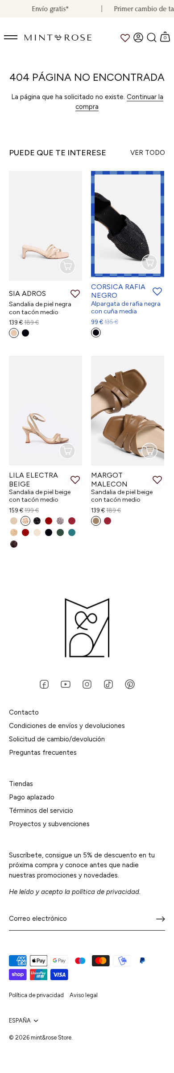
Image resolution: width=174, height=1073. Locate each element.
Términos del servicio (41, 811)
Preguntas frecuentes (43, 753)
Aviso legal (84, 995)
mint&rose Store (51, 1037)
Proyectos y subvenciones (49, 824)
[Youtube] (65, 683)
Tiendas (21, 784)
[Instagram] (87, 683)
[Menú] (11, 37)
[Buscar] (151, 37)
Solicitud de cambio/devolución (57, 739)
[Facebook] (44, 683)
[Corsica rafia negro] (127, 224)
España (20, 1020)
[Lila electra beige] (45, 411)
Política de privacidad (36, 995)
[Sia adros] (45, 226)
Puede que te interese (57, 153)
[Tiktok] (108, 683)
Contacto (24, 712)
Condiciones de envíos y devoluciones (67, 726)
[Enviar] (160, 919)
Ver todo (147, 153)
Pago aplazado (31, 797)
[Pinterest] (129, 683)
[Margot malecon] (127, 411)
